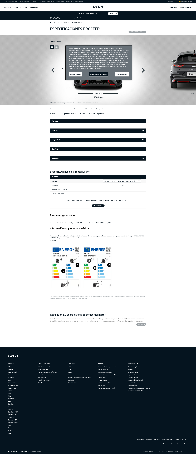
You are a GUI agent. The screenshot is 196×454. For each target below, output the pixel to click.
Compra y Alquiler (20, 7)
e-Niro (10, 401)
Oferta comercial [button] (25, 1)
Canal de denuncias (163, 443)
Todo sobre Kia (185, 7)
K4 (9, 367)
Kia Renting (42, 377)
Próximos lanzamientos (135, 391)
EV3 (9, 425)
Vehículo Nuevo (43, 369)
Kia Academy (132, 385)
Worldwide (149, 439)
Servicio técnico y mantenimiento (109, 367)
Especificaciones (78, 18)
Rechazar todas (122, 74)
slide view (52, 47)
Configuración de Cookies (98, 74)
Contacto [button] (34, 1)
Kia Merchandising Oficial (106, 388)
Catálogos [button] (69, 1)
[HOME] (50, 22)
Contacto (71, 380)
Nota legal (157, 439)
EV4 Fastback (12, 372)
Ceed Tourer (12, 383)
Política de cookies (180, 439)
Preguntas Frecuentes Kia (178, 443)
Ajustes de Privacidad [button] (11, 1)
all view (57, 47)
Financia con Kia (43, 375)
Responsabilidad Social (135, 380)
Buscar (170, 1)
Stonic (10, 391)
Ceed (9, 380)
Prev (52, 70)
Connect (71, 375)
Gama (10, 428)
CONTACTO (112, 13)
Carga (70, 372)
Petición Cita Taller (104, 383)
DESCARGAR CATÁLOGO (136, 32)
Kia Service (101, 385)
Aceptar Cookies (75, 74)
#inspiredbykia (133, 367)
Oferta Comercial (44, 367)
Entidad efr (131, 383)
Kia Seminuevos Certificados (47, 372)
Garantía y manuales (105, 372)
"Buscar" (178, 2)
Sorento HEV (12, 420)
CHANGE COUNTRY (186, 1)
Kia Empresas (72, 383)
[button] (171, 1)
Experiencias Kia (133, 375)
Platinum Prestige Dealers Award (139, 388)
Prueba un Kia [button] (60, 1)
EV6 (9, 375)
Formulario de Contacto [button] (47, 1)
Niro (9, 396)
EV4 (9, 433)
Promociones (102, 380)
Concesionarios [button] (79, 1)
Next (143, 70)
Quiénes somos (133, 377)
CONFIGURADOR (97, 205)
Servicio (173, 7)
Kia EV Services (103, 369)
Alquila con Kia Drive (44, 380)
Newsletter (140, 439)
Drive (69, 369)
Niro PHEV (11, 399)
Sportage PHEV (13, 412)
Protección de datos (167, 439)
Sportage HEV (12, 414)
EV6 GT (10, 409)
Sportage (11, 404)
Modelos (7, 7)
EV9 (9, 393)
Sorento (10, 417)
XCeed (10, 430)
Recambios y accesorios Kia (107, 375)
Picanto (10, 369)
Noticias (130, 369)
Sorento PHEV (13, 422)
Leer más (53, 240)
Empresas (34, 7)
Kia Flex (40, 383)
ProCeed (11, 377)
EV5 (9, 406)
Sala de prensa (133, 372)
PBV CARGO (12, 388)
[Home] (9, 451)
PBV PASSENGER (13, 385)
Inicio (69, 367)
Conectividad (102, 377)
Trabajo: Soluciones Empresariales (79, 377)
